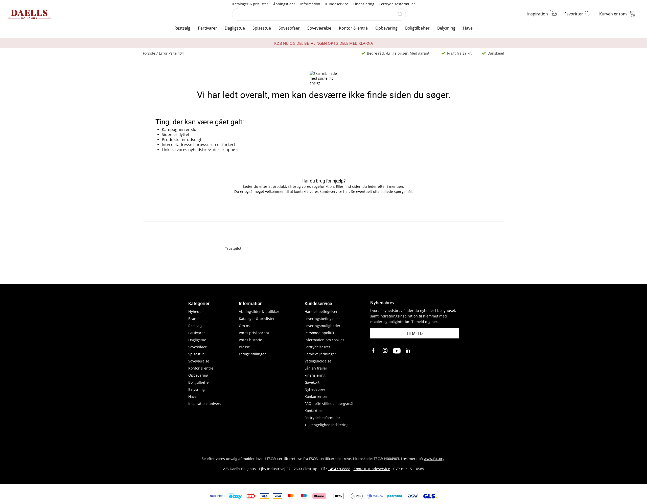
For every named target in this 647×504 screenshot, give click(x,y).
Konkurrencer (316, 396)
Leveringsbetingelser (322, 318)
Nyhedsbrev (315, 389)
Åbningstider (284, 4)
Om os (244, 325)
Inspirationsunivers (204, 403)
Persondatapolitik (319, 332)
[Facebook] (374, 351)
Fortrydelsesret (317, 347)
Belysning (446, 28)
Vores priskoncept (254, 332)
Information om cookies (324, 339)
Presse (244, 347)
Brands (194, 318)
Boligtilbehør (417, 28)
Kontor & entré (353, 28)
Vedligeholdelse (318, 361)
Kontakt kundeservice (372, 468)
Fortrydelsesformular (397, 4)
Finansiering (363, 4)
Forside (149, 53)
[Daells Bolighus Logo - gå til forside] (29, 14)
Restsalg (182, 28)
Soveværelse (319, 28)
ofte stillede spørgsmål (392, 191)
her (346, 191)
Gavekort (312, 382)
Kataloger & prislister (250, 4)
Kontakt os (313, 410)
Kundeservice (336, 4)
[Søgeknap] (400, 14)
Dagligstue (235, 28)
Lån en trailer (316, 368)
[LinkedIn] (408, 351)
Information (310, 4)
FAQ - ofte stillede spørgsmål (329, 403)
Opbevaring (386, 28)
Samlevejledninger (320, 354)
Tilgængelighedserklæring (327, 424)
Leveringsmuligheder (322, 325)
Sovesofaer (289, 28)
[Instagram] (385, 351)
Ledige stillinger (252, 354)
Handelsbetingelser (321, 311)
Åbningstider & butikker (259, 311)
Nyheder (195, 311)
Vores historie (250, 339)
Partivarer (207, 28)
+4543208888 (339, 468)
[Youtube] (397, 351)
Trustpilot (233, 248)
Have (468, 28)
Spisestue (261, 28)
